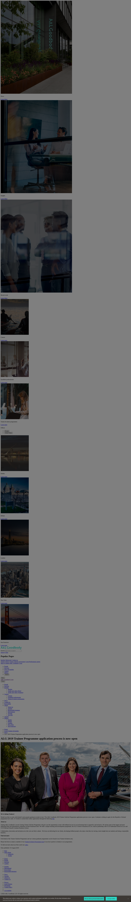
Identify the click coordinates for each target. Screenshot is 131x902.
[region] (65, 899)
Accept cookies (111, 898)
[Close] (128, 899)
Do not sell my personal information (94, 898)
